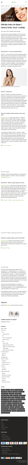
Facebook (3, 429)
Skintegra (12, 407)
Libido (9, 397)
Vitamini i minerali (4, 358)
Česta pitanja (4, 452)
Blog (2, 422)
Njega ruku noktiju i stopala (7, 401)
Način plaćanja (5, 436)
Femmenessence (5, 393)
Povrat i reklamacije (6, 437)
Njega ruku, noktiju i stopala (9, 346)
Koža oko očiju (6, 339)
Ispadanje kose (6, 334)
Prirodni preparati (4, 351)
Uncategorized (4, 357)
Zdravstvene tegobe (5, 371)
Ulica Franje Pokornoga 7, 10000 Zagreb (10, 453)
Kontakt (2, 425)
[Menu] (3, 2)
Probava (3, 378)
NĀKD (20, 401)
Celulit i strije (5, 343)
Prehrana (4, 367)
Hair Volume (11, 393)
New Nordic (12, 399)
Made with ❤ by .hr (23, 462)
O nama (2, 423)
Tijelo (3, 341)
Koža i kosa (7, 5)
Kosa (12, 5)
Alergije (3, 373)
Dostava (3, 434)
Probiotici (4, 360)
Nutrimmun (15, 401)
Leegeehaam (4, 397)
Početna (2, 5)
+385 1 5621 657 (5, 448)
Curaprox (9, 391)
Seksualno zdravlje (6, 381)
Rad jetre (4, 380)
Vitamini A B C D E (5, 408)
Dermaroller (15, 391)
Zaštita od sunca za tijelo (8, 350)
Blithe (12, 389)
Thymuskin (17, 407)
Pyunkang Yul (9, 405)
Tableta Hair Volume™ (5, 185)
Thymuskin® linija (5, 240)
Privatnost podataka (6, 439)
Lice (3, 335)
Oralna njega (5, 348)
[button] (26, 2)
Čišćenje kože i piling (5, 412)
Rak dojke (4, 369)
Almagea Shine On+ (5, 117)
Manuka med (17, 397)
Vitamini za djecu (5, 364)
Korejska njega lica (5, 395)
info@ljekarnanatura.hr (6, 321)
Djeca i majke (4, 328)
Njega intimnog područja (8, 344)
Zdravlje (2, 366)
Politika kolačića (4, 427)
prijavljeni (8, 305)
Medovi (3, 355)
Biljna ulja (4, 353)
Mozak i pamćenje (6, 376)
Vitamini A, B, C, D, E (6, 362)
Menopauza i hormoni (6, 375)
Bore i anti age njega (7, 337)
